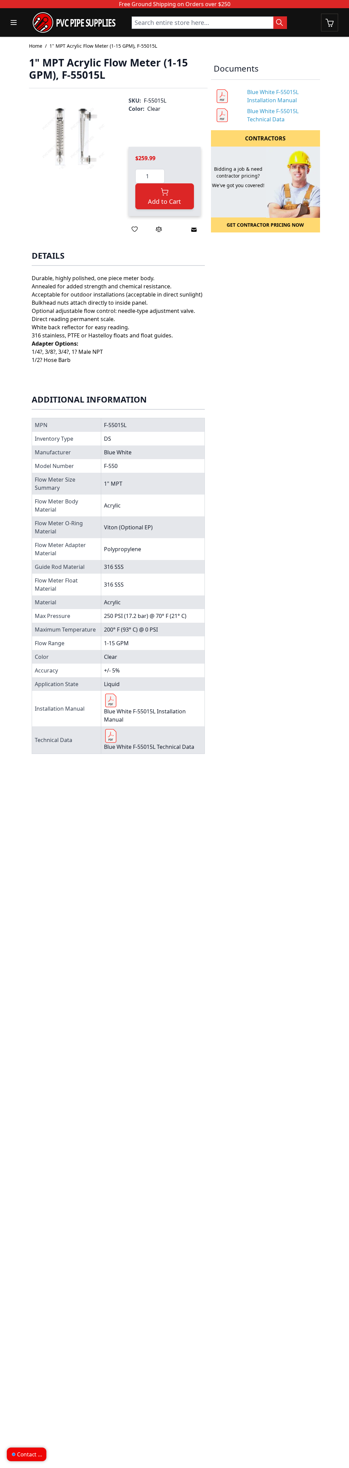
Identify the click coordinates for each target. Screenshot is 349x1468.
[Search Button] (280, 22)
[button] (72, 137)
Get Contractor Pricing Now (265, 225)
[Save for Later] (134, 229)
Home (35, 46)
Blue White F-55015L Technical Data (149, 747)
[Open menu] (13, 22)
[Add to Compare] (159, 229)
